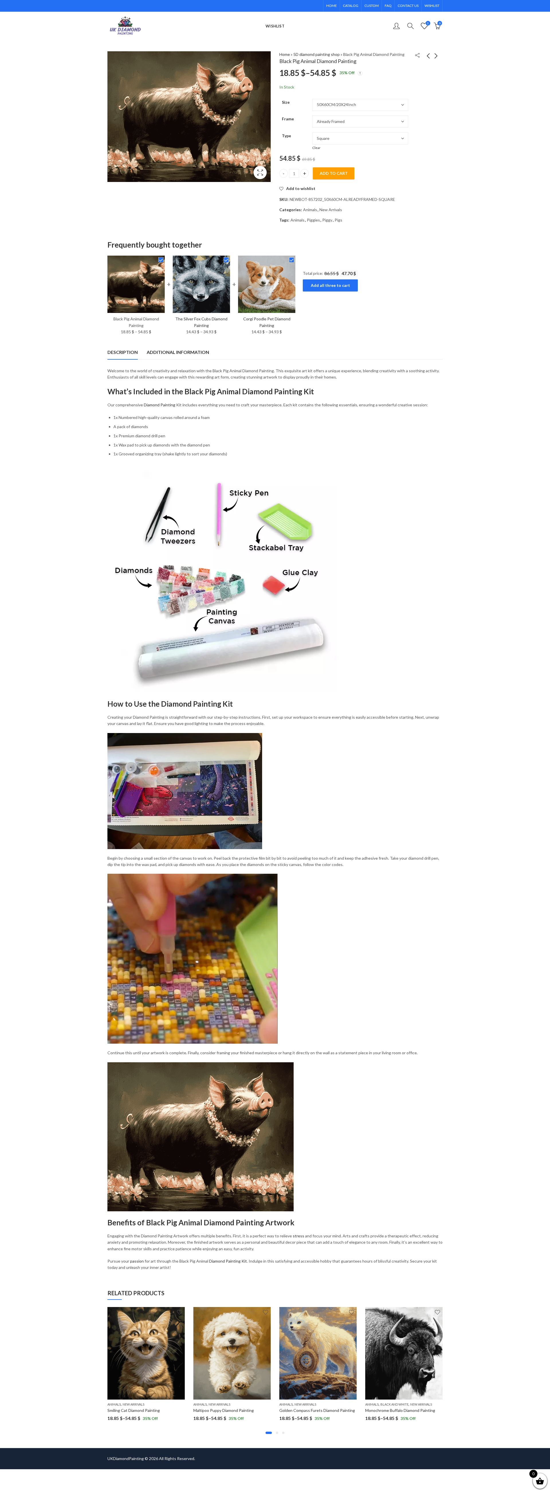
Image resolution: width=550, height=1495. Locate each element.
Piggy (327, 220)
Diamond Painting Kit (228, 1261)
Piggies (313, 220)
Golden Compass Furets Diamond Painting (317, 1410)
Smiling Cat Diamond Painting (133, 1410)
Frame (288, 118)
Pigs (338, 220)
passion (137, 1261)
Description (122, 352)
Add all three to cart (330, 285)
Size (286, 102)
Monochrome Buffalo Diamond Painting (400, 1410)
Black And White (394, 1404)
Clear (316, 148)
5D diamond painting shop (316, 54)
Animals (310, 209)
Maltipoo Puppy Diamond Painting (223, 1410)
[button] (269, 1432)
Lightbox (260, 172)
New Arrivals (330, 209)
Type (286, 135)
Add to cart (334, 173)
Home (284, 54)
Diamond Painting (159, 404)
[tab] (122, 352)
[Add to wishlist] (179, 1312)
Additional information (178, 352)
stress (298, 1235)
